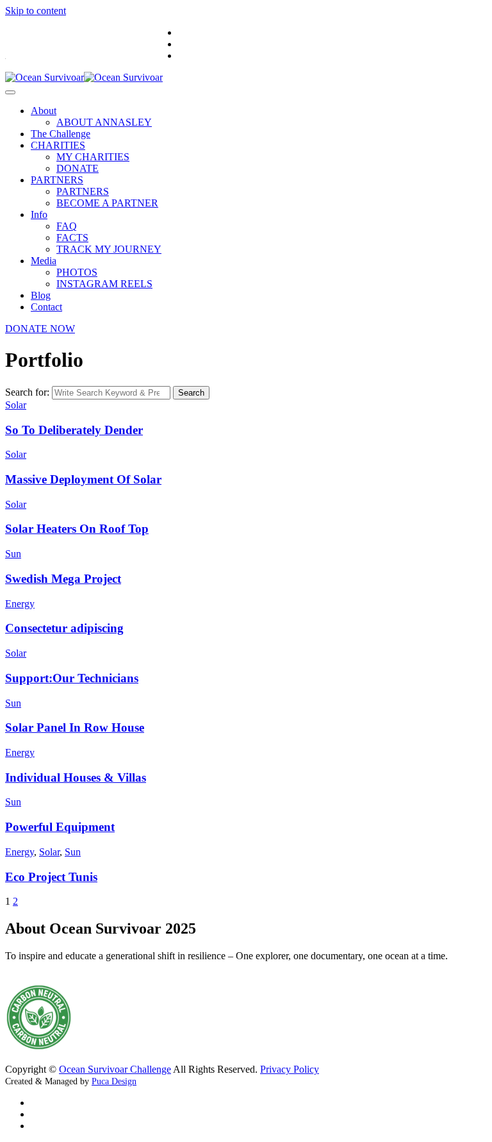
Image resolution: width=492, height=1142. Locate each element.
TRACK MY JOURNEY (108, 249)
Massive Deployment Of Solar (83, 479)
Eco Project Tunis (51, 877)
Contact (46, 306)
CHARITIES (58, 145)
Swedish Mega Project (63, 578)
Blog (41, 295)
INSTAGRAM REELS (104, 283)
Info (39, 214)
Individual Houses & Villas (75, 777)
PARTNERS (57, 179)
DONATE (77, 168)
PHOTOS (76, 272)
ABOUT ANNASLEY (104, 122)
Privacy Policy (289, 1069)
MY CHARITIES (92, 156)
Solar (15, 404)
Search (191, 393)
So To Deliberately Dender (74, 430)
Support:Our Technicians (71, 678)
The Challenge (60, 133)
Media (43, 260)
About (43, 110)
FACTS (72, 237)
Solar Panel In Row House (74, 727)
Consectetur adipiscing (64, 628)
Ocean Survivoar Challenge (115, 1069)
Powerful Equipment (60, 827)
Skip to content (35, 10)
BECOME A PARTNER (107, 202)
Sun (13, 553)
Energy (20, 603)
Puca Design (114, 1081)
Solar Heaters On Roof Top (77, 528)
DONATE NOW (40, 328)
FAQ (66, 226)
